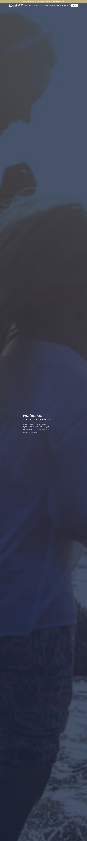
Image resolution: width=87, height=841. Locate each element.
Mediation (41, 5)
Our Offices (46, 5)
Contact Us (58, 5)
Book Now (66, 5)
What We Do (30, 5)
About (25, 5)
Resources (36, 5)
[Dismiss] (85, 1)
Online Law (52, 5)
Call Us (74, 5)
